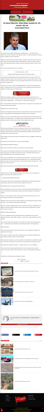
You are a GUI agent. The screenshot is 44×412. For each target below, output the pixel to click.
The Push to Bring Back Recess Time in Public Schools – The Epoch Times (24, 281)
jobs (38, 326)
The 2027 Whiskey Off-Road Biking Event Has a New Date (22, 381)
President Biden (14, 327)
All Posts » (11, 319)
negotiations (4, 327)
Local (41, 340)
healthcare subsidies (34, 326)
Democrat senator (28, 326)
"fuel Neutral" (18, 326)
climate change (22, 326)
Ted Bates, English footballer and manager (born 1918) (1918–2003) (21, 74)
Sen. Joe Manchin (29, 327)
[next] (4, 307)
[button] (22, 12)
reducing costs (19, 327)
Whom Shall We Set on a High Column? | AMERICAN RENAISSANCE (23, 301)
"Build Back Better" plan (12, 326)
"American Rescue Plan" (5, 326)
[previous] (2, 307)
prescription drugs (9, 327)
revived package (24, 327)
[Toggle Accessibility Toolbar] (2, 410)
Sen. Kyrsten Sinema (35, 327)
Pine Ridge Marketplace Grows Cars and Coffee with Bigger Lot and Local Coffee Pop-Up (26, 358)
